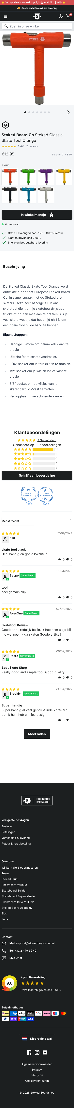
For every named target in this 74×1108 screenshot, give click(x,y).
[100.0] (29, 495)
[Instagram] (37, 1052)
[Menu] (5, 16)
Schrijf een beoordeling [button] (37, 475)
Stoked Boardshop (42, 1092)
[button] (23, 449)
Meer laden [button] (37, 734)
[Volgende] (68, 112)
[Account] (61, 16)
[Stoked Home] (37, 16)
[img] (11, 533)
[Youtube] (45, 1052)
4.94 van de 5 (46, 440)
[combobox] (37, 26)
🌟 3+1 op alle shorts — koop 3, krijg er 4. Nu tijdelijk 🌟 (34, 2)
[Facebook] (29, 1052)
